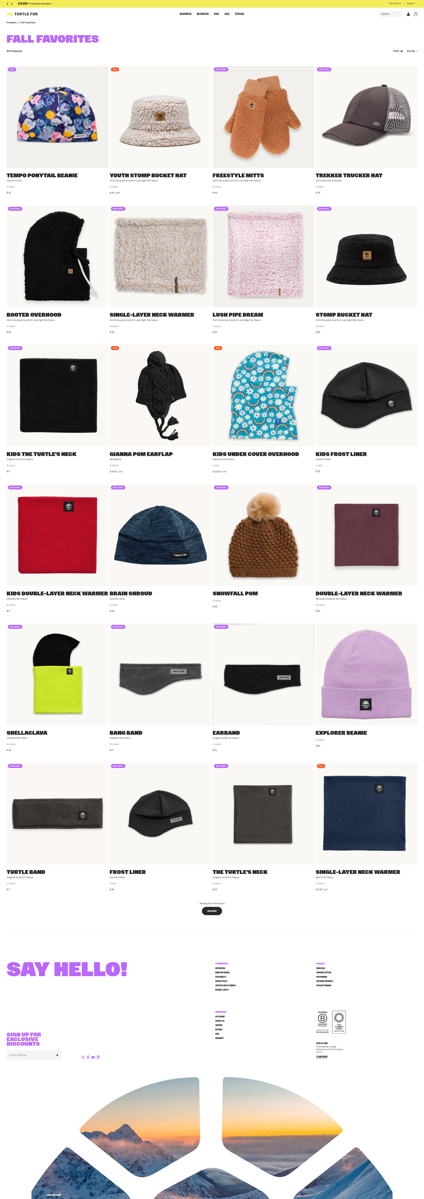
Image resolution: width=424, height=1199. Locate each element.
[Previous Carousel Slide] (7, 4)
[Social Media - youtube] (93, 1057)
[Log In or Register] (408, 14)
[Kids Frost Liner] (366, 396)
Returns (218, 1029)
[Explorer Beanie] (366, 674)
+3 (46, 605)
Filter (396, 51)
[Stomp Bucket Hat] (366, 256)
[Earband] (263, 674)
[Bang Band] (160, 674)
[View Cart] (415, 14)
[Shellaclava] (57, 674)
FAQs (217, 1034)
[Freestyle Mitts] (263, 117)
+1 (355, 187)
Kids (216, 14)
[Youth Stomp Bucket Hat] (160, 117)
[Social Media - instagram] (83, 1057)
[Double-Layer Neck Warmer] (366, 535)
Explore (239, 14)
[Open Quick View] (103, 163)
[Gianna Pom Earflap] (160, 396)
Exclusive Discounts (324, 981)
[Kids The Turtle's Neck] (57, 396)
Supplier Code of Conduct (225, 985)
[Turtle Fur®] (30, 14)
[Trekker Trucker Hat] (366, 117)
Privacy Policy (221, 981)
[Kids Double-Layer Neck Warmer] (57, 535)
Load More (212, 911)
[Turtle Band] (57, 813)
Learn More (322, 1057)
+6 (149, 744)
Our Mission (220, 968)
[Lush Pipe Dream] (263, 256)
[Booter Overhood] (57, 256)
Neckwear (203, 14)
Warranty (219, 1038)
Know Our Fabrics (222, 972)
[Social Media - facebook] (88, 1057)
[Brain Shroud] (160, 535)
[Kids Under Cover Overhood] (263, 396)
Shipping (218, 1025)
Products (12, 23)
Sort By (411, 51)
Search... (386, 14)
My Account (220, 1017)
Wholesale (320, 968)
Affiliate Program (323, 985)
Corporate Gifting (323, 972)
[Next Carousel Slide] (12, 4)
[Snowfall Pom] (263, 535)
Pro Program (321, 977)
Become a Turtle (222, 990)
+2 (252, 187)
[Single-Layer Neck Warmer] (160, 256)
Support (410, 3)
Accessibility (220, 977)
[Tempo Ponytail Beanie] (57, 117)
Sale (227, 14)
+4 (355, 605)
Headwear (186, 14)
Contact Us (219, 1021)
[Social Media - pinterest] (98, 1057)
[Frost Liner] (160, 813)
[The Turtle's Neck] (263, 813)
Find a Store (395, 3)
